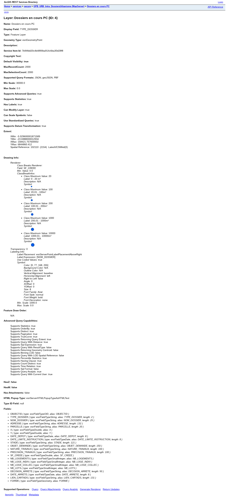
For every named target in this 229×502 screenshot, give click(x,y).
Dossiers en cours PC (98, 6)
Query (35, 489)
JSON (6, 12)
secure (27, 6)
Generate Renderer (90, 489)
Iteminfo (9, 494)
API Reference (215, 7)
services (17, 6)
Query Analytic (70, 489)
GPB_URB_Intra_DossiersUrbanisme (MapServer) (59, 6)
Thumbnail (21, 494)
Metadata (34, 494)
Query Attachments (50, 489)
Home (7, 6)
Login (220, 2)
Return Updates (111, 489)
